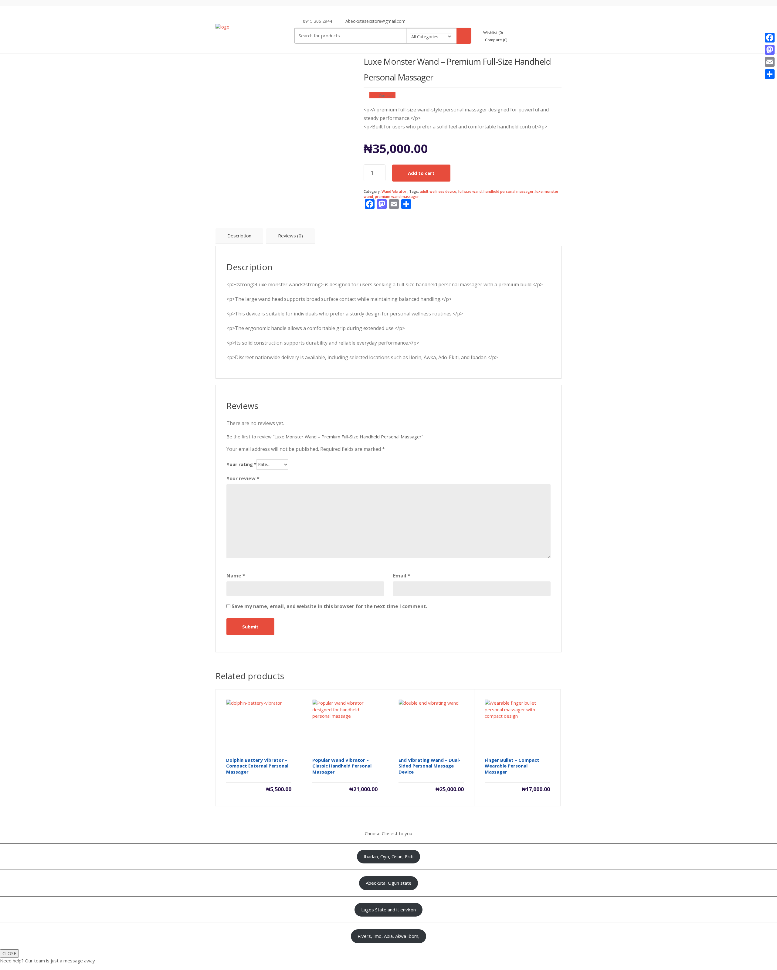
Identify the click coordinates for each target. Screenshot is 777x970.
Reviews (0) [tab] (290, 236)
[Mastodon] (770, 50)
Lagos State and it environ (388, 910)
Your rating (241, 464)
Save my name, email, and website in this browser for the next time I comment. (329, 606)
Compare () (495, 40)
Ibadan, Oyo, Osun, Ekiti (388, 856)
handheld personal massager (509, 191)
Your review (243, 478)
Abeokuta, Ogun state (389, 883)
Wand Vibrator (394, 191)
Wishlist (492, 32)
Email (401, 575)
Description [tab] (239, 236)
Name (235, 575)
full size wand (470, 191)
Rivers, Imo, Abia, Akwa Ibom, (388, 936)
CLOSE (9, 953)
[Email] (770, 62)
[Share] (770, 74)
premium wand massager (397, 196)
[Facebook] (770, 38)
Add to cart (421, 173)
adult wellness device (438, 191)
